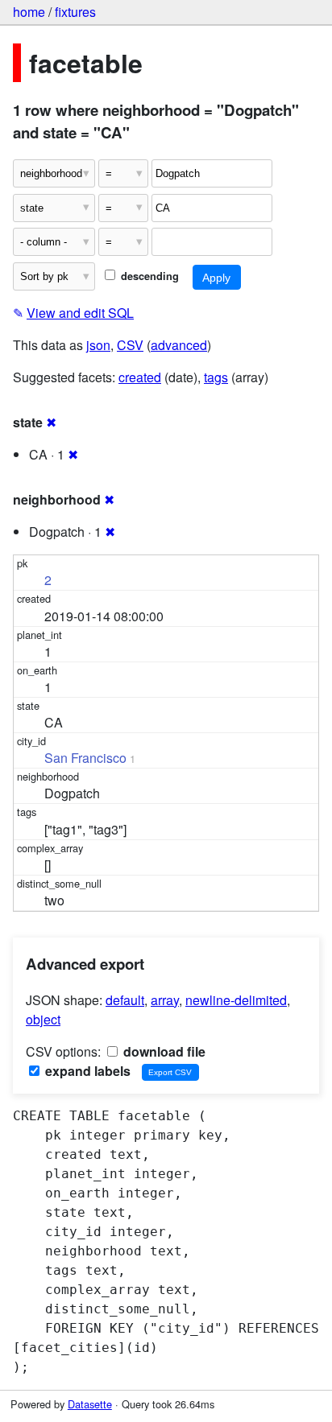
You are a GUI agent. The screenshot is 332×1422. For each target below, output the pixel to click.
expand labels (86, 1070)
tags (216, 377)
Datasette (90, 1404)
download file (162, 1051)
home (29, 11)
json (98, 345)
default (125, 1000)
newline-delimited (236, 1000)
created (139, 377)
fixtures (75, 11)
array (165, 1000)
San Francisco (85, 757)
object (43, 1019)
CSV (130, 345)
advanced (179, 345)
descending (148, 276)
